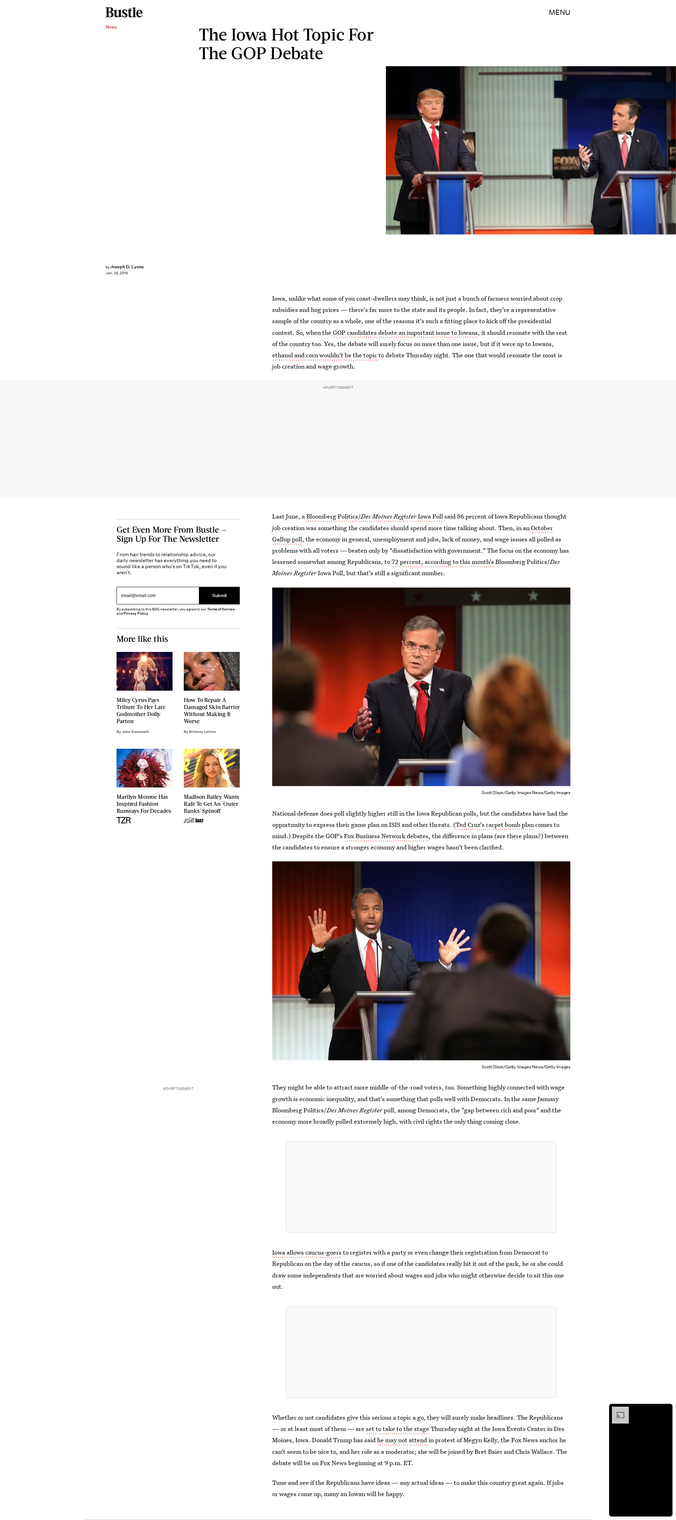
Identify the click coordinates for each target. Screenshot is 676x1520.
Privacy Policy (136, 613)
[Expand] (616, 1410)
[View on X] (421, 1187)
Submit (219, 596)
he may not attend (402, 1440)
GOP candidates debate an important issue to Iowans (405, 332)
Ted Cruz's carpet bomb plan (495, 825)
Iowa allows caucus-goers (307, 1252)
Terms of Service (221, 609)
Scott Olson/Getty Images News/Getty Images (672, 150)
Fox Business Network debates (386, 836)
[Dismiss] (664, 1410)
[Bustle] (124, 12)
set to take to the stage (397, 1429)
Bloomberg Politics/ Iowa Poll (374, 516)
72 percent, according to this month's (443, 562)
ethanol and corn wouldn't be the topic (324, 355)
